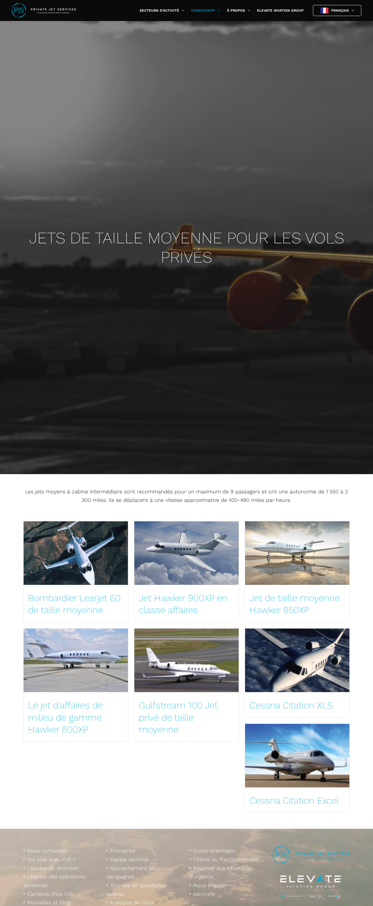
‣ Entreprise (121, 850)
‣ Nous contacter (44, 850)
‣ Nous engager (208, 885)
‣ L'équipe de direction (50, 868)
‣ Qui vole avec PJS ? (49, 859)
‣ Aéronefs (202, 894)
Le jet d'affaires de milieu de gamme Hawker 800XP (65, 717)
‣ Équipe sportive (127, 859)
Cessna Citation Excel (294, 800)
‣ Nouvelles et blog (46, 902)
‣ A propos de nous (130, 902)
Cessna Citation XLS (291, 705)
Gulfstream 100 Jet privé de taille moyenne (178, 717)
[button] (181, 10)
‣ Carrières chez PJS (48, 894)
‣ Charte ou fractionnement (223, 859)
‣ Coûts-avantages (212, 850)
